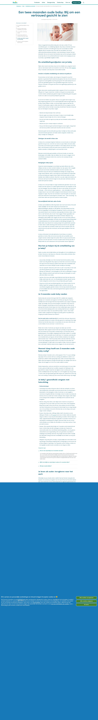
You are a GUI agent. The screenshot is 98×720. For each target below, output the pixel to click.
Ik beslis (86, 604)
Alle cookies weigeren (86, 601)
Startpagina (19, 6)
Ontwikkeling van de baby (30, 6)
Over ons (68, 2)
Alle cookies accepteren (87, 597)
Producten (37, 2)
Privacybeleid (36, 602)
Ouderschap (60, 2)
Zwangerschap (51, 2)
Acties (43, 2)
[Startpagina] (15, 2)
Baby (23, 6)
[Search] (83, 2)
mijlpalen (74, 68)
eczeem (54, 415)
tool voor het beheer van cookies (60, 604)
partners (20, 599)
